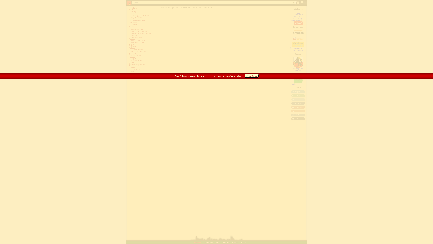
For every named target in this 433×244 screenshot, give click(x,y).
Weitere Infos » (236, 76)
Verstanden (253, 76)
